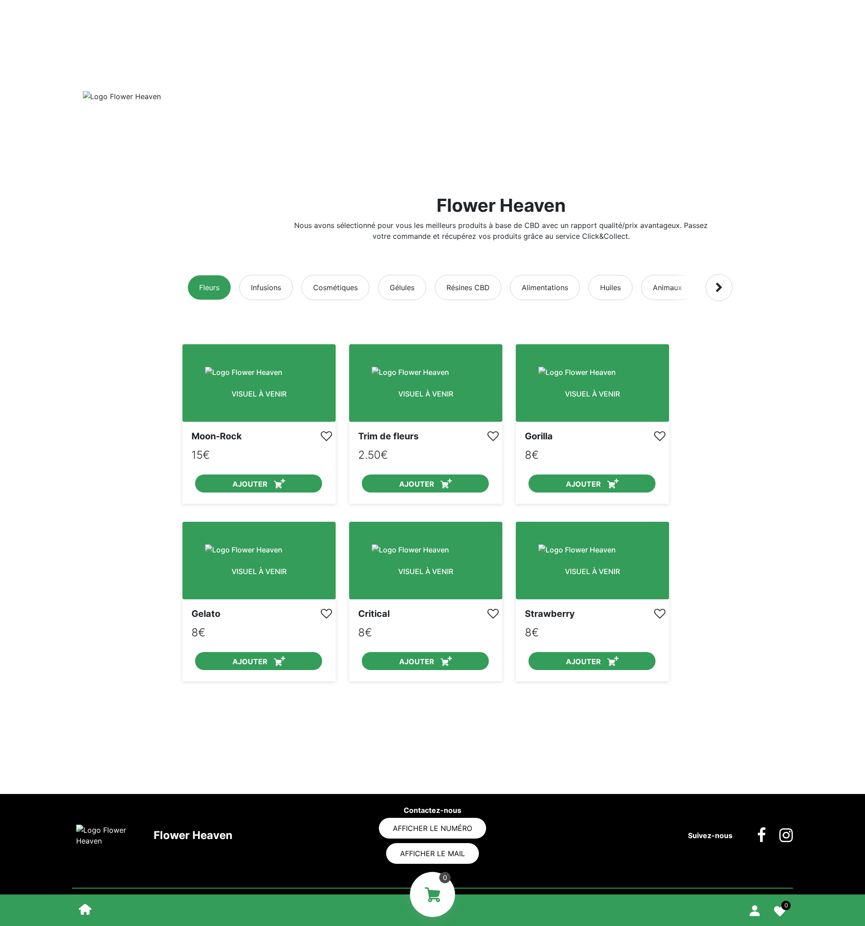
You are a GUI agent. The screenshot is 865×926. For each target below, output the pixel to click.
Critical (374, 613)
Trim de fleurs (388, 436)
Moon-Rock (216, 436)
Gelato (205, 613)
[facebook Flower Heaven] (754, 835)
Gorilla (539, 436)
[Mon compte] (754, 909)
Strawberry (550, 613)
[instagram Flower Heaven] (779, 835)
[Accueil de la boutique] (85, 908)
